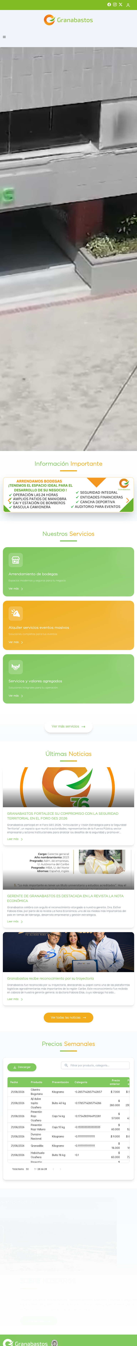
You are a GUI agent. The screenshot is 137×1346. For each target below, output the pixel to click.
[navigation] (9, 500)
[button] (4, 37)
